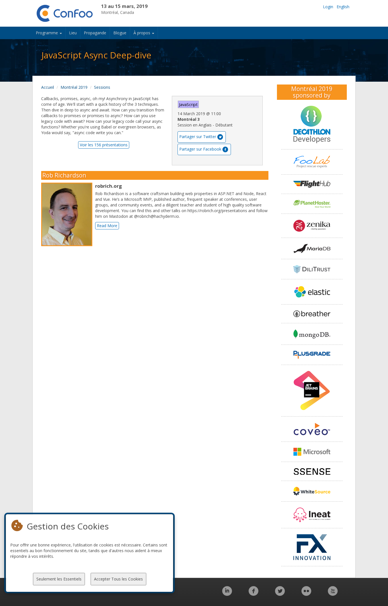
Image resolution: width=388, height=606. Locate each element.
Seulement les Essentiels (59, 579)
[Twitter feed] (280, 594)
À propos (142, 32)
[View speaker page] (68, 214)
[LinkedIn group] (227, 594)
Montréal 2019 (74, 87)
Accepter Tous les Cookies (118, 579)
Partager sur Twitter (197, 136)
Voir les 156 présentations (104, 144)
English (343, 6)
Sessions (102, 87)
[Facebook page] (253, 594)
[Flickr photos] (306, 594)
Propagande (95, 32)
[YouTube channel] (332, 594)
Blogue (119, 32)
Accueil (47, 87)
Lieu (73, 32)
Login (328, 6)
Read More (107, 225)
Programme (47, 32)
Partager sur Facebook (200, 149)
